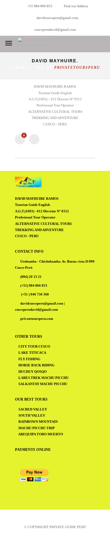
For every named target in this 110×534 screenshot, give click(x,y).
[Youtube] (52, 517)
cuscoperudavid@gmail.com (36, 310)
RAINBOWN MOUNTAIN (38, 422)
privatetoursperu (77, 68)
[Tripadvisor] (66, 517)
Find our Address (76, 6)
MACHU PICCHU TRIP (36, 428)
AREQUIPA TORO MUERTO (40, 434)
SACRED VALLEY (32, 409)
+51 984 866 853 (40, 6)
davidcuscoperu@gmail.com (41, 303)
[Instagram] (59, 517)
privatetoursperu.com (36, 319)
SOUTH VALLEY (31, 415)
